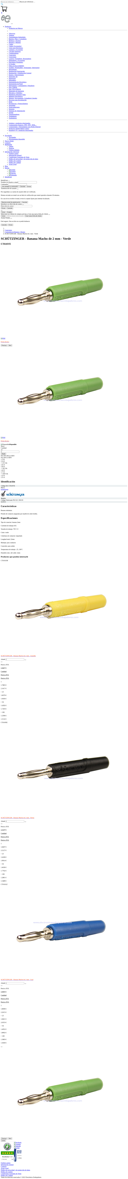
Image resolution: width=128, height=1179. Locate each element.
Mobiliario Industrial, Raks (17, 94)
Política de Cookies (15, 161)
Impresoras (12, 78)
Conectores (12, 55)
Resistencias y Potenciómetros (18, 103)
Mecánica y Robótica (15, 93)
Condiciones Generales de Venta (19, 157)
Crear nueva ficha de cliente (33, 216)
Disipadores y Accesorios (17, 60)
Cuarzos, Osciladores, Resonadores (20, 59)
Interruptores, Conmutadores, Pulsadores (21, 85)
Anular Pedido (5, 218)
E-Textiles (12, 64)
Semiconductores (14, 107)
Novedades (12, 137)
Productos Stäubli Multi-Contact (19, 128)
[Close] (23, 204)
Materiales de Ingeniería (16, 91)
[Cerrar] (1, 1046)
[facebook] (17, 1142)
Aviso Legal (12, 164)
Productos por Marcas (16, 28)
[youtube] (17, 1144)
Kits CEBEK (13, 87)
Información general (15, 155)
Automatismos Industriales (17, 37)
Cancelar (22, 186)
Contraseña (4, 184)
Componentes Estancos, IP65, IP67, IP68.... (22, 125)
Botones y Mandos (15, 42)
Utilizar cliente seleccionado (15, 216)
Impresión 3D (13, 77)
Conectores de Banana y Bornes (15, 232)
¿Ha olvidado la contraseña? (10, 186)
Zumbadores (13, 118)
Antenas (11, 35)
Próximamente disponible (17, 139)
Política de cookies (7, 1172)
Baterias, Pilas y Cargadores (17, 39)
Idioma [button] (7, 168)
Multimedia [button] (8, 144)
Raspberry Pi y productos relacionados (21, 130)
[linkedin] (17, 1146)
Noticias (11, 148)
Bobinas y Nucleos (15, 41)
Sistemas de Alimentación (17, 111)
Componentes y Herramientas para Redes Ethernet (25, 127)
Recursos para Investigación (17, 100)
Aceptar (9, 212)
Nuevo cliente (9, 141)
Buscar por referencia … (27, 2)
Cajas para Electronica (16, 48)
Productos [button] (8, 26)
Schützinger (4, 489)
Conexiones (12, 57)
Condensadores (13, 53)
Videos (11, 146)
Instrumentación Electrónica (17, 82)
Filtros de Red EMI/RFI (16, 66)
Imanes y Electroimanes (16, 75)
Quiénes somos (13, 153)
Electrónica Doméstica (16, 62)
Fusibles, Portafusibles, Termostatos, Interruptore (24, 68)
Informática (12, 80)
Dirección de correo (7, 206)
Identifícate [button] (8, 177)
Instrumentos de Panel (16, 84)
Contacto (7, 143)
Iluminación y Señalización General (20, 73)
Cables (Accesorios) (15, 46)
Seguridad (12, 105)
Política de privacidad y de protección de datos (23, 159)
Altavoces (12, 33)
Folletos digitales (14, 150)
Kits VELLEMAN (15, 89)
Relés (10, 102)
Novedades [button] (8, 135)
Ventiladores (13, 116)
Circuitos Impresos (15, 51)
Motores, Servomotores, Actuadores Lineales (23, 98)
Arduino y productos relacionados (19, 123)
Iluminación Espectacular (17, 71)
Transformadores (14, 114)
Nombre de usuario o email (9, 182)
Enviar (29, 186)
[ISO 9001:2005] (18, 1161)
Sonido (11, 112)
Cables (11, 44)
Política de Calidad (15, 162)
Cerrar (3, 212)
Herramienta (13, 69)
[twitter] (17, 1148)
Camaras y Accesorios (16, 50)
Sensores (11, 109)
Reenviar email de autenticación (11, 202)
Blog (6, 166)
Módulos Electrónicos (16, 96)
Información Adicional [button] (12, 152)
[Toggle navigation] (12, 23)
